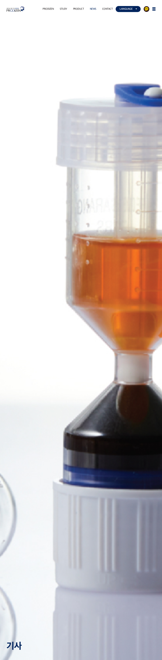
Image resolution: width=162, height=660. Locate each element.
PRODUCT (78, 9)
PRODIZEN (48, 9)
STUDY (63, 9)
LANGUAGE (126, 9)
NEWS (93, 9)
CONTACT (107, 9)
